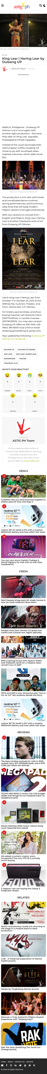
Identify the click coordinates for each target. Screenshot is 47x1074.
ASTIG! (40, 390)
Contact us (19, 1062)
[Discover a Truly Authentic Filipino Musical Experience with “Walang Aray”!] (23, 1003)
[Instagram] (11, 1065)
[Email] (2, 1065)
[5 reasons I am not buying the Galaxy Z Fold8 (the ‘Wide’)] (23, 875)
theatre (22, 358)
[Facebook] (6, 1065)
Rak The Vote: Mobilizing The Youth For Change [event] (21, 1048)
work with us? (31, 461)
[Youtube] (25, 1065)
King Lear (8, 354)
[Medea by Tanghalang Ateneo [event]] (23, 975)
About (10, 1062)
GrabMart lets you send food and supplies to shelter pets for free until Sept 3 (23, 501)
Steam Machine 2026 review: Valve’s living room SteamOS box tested (22, 827)
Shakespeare (9, 358)
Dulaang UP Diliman (26, 349)
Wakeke (7, 390)
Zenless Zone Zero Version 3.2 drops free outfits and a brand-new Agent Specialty (21, 631)
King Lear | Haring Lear (26, 354)
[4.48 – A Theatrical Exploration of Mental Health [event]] (23, 945)
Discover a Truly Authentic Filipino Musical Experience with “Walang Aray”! (22, 1018)
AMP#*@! (13, 411)
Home (3, 1062)
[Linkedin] (16, 1065)
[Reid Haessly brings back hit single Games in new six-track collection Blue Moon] (23, 586)
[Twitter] (20, 1065)
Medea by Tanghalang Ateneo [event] (20, 989)
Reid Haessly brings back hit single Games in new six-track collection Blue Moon (23, 601)
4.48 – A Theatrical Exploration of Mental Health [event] (21, 960)
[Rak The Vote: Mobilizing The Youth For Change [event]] (23, 1034)
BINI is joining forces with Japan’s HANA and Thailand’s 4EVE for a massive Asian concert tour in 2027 (21, 663)
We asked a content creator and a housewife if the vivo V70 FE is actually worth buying (20, 858)
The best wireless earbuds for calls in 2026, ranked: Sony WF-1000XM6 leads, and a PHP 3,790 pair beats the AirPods (23, 763)
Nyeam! (34, 411)
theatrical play (11, 363)
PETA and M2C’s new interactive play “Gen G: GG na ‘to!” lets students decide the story (23, 694)
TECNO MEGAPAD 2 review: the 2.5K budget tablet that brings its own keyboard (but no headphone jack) (23, 795)
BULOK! (19, 390)
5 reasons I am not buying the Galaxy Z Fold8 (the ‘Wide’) (20, 889)
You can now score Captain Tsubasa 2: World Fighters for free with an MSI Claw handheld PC (21, 562)
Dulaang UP (9, 349)
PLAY (4, 55)
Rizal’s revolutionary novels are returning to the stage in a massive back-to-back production (23, 928)
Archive (29, 1062)
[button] (2, 5)
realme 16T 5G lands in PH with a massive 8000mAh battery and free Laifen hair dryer (23, 531)
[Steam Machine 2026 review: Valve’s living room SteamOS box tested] (23, 812)
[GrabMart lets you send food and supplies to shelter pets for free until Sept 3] (23, 486)
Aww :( (29, 390)
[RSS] (34, 1065)
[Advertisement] (23, 99)
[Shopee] (30, 1065)
